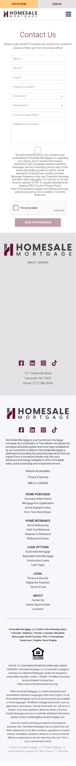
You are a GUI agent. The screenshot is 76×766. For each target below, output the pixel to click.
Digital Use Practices (38, 582)
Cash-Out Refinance (38, 529)
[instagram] (43, 364)
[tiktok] (54, 364)
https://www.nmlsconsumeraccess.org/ (37, 684)
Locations (38, 609)
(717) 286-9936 (43, 383)
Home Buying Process (38, 507)
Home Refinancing (38, 525)
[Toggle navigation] (68, 14)
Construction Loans (38, 560)
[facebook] (21, 364)
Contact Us (38, 600)
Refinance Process (38, 538)
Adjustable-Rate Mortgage (37, 556)
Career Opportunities (38, 604)
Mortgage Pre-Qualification (38, 503)
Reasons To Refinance (38, 534)
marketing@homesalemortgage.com (46, 717)
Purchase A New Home (38, 498)
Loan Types (38, 564)
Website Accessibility (38, 471)
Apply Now (19, 4)
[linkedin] (32, 364)
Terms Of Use (38, 586)
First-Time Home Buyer (37, 512)
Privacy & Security (38, 477)
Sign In (56, 4)
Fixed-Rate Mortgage (38, 551)
